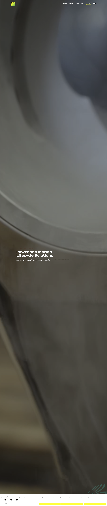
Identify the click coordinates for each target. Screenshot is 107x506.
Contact (89, 3)
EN (95, 3)
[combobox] (94, 3)
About (77, 3)
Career (82, 3)
